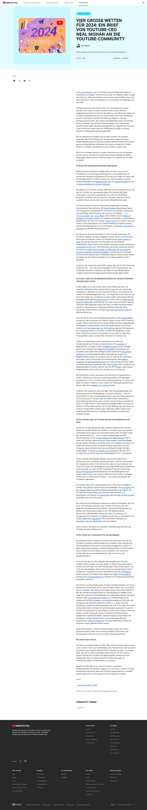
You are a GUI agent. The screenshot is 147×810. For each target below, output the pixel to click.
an (130, 249)
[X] (19, 81)
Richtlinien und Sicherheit (33, 804)
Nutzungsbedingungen (83, 804)
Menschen (112, 249)
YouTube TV (113, 746)
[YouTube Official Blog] (10, 3)
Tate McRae (97, 521)
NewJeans (80, 521)
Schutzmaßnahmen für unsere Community (94, 184)
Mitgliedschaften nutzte (97, 362)
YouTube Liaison (90, 743)
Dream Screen (109, 208)
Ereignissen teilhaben (100, 252)
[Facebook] (14, 81)
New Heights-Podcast (125, 495)
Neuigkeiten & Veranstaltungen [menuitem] (31, 2)
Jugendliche (126, 574)
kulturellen (88, 252)
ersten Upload (85, 92)
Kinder (115, 574)
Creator (81, 708)
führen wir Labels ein (96, 621)
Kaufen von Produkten (106, 349)
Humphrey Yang (112, 328)
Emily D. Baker (112, 364)
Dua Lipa (88, 521)
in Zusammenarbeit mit (95, 577)
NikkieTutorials (118, 438)
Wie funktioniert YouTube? (19, 784)
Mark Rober (101, 300)
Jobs (13, 781)
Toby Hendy (91, 328)
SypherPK (89, 472)
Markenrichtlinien (59, 804)
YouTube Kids (40, 774)
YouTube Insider (114, 753)
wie (106, 249)
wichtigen (80, 252)
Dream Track (110, 221)
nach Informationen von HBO (118, 310)
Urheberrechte (47, 804)
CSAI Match (113, 777)
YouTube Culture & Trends (19, 787)
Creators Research (91, 787)
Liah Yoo (99, 328)
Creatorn (105, 385)
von (100, 385)
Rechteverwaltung (122, 182)
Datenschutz (70, 804)
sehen (102, 249)
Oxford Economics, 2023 (87, 685)
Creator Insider (90, 736)
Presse (14, 777)
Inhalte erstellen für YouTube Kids (95, 784)
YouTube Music (114, 749)
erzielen (114, 347)
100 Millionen (126, 572)
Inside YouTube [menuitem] (83, 2)
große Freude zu (93, 249)
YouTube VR (89, 794)
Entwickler (64, 777)
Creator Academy (91, 781)
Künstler (88, 774)
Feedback (94, 385)
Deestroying (104, 495)
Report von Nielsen (97, 451)
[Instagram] (20, 761)
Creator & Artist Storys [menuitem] (52, 2)
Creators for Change (116, 774)
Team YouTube (114, 739)
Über (13, 774)
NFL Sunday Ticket (83, 490)
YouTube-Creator (90, 732)
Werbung (63, 774)
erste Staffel (126, 487)
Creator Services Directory (93, 791)
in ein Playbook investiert (97, 598)
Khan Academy (103, 438)
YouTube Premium (42, 784)
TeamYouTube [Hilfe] (91, 739)
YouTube (88, 729)
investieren (121, 344)
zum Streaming (111, 451)
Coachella (95, 519)
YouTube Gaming (115, 743)
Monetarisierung (101, 182)
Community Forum (17, 791)
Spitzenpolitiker (127, 318)
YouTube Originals (42, 781)
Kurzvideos (124, 249)
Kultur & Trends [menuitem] (69, 2)
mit (118, 249)
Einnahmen (106, 347)
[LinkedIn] (24, 81)
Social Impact (114, 781)
